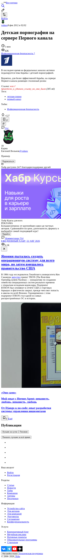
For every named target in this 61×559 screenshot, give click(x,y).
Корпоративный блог (18, 532)
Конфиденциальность (18, 522)
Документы (13, 516)
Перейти (6, 234)
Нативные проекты (17, 537)
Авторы (11, 496)
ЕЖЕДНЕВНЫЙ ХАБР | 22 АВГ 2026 (20, 241)
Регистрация (13, 475)
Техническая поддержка (31, 553)
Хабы (10, 490)
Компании (12, 493)
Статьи (10, 485)
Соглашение (13, 519)
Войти (10, 472)
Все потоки (11, 2)
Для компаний (14, 514)
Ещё (10, 418)
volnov (4, 25)
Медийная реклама (16, 534)
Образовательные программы (22, 540)
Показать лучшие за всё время (16, 437)
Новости (11, 488)
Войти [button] (4, 18)
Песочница (12, 498)
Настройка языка (9, 554)
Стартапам (12, 542)
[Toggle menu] (2, 3)
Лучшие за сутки (9, 432)
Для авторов (13, 511)
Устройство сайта (16, 508)
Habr (17, 556)
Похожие (24, 432)
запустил (16, 277)
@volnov (23, 151)
